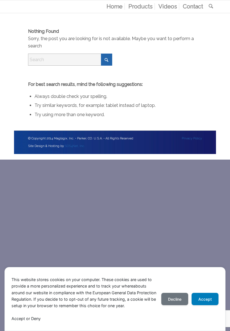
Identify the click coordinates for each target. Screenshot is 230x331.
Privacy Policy (192, 138)
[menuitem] (114, 6)
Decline (174, 299)
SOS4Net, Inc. (75, 146)
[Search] (211, 6)
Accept (205, 299)
